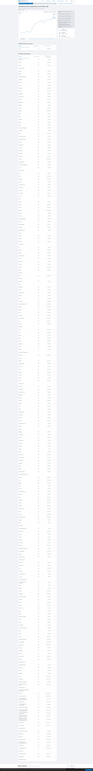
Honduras (20, 301)
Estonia (20, 235)
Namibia (20, 446)
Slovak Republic (21, 551)
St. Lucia (20, 576)
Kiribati (20, 349)
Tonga (20, 613)
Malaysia (20, 400)
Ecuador (20, 221)
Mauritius (20, 417)
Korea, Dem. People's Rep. (23, 352)
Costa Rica (20, 190)
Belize (20, 113)
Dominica (20, 215)
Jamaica (20, 335)
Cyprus (20, 204)
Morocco (20, 437)
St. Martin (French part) (23, 579)
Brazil (20, 133)
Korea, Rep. (21, 355)
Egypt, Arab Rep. (21, 224)
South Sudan (21, 565)
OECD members (21, 725)
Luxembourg (21, 389)
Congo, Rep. (21, 187)
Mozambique (21, 440)
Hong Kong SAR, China (22, 304)
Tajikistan (20, 599)
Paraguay (20, 494)
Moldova (20, 426)
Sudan (20, 585)
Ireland (20, 323)
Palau (20, 485)
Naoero (20, 448)
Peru (19, 497)
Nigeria (20, 468)
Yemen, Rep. (21, 667)
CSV (62, 30)
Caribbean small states (22, 681)
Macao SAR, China (22, 392)
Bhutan (20, 122)
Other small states (22, 728)
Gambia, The (21, 261)
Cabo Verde (21, 150)
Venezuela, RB (21, 656)
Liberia (20, 377)
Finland (20, 250)
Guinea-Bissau (21, 292)
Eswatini (20, 238)
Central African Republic (23, 164)
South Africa (21, 562)
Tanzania (20, 602)
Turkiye (20, 622)
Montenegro (21, 434)
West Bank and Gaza (22, 664)
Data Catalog (70, 3)
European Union (21, 701)
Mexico (20, 420)
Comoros (20, 181)
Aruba (20, 85)
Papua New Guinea (22, 491)
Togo (20, 610)
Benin (20, 116)
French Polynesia (22, 255)
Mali (19, 406)
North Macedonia (22, 471)
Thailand (20, 605)
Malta (20, 409)
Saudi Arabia (21, 531)
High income (21, 745)
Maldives (20, 403)
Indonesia (20, 315)
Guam (20, 284)
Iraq (19, 321)
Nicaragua (20, 463)
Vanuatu (20, 653)
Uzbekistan (21, 650)
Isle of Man (21, 326)
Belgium (20, 110)
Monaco (20, 429)
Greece (20, 275)
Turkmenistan (21, 625)
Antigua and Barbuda (22, 76)
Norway (20, 477)
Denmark (20, 210)
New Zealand (21, 460)
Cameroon (20, 156)
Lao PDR (20, 366)
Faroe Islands (21, 244)
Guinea (20, 289)
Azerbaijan (20, 93)
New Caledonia (21, 457)
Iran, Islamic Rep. (22, 318)
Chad (20, 167)
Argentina (20, 79)
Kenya (20, 346)
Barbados (20, 105)
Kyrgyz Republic (21, 363)
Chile (20, 173)
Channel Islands (21, 170)
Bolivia (20, 125)
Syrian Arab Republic (22, 596)
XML (64, 30)
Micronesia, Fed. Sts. (22, 423)
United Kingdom (21, 642)
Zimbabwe (20, 673)
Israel (20, 329)
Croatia (20, 196)
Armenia (20, 82)
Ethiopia (20, 241)
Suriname (20, 588)
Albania (20, 62)
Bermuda (20, 119)
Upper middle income (22, 759)
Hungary (20, 306)
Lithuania (20, 386)
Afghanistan (21, 59)
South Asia (20, 736)
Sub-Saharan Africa (22, 739)
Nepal (20, 451)
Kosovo (20, 358)
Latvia (20, 369)
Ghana (20, 269)
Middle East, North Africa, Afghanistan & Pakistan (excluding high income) (23, 719)
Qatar (20, 511)
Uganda (20, 633)
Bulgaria (20, 142)
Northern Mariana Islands (23, 474)
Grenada (20, 281)
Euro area (20, 693)
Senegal (20, 534)
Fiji (19, 247)
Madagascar (21, 394)
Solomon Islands (21, 556)
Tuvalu (20, 630)
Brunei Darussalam (22, 139)
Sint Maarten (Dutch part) (23, 548)
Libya (20, 380)
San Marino (21, 525)
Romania (20, 514)
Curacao (20, 201)
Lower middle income (22, 753)
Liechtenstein (21, 383)
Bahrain (20, 99)
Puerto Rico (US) (21, 508)
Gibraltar (20, 272)
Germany (20, 267)
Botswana (20, 130)
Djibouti (20, 213)
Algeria (20, 65)
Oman (20, 480)
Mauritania (21, 414)
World (20, 676)
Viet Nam (20, 659)
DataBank (61, 3)
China (20, 176)
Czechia (20, 207)
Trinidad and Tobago (22, 616)
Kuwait (20, 360)
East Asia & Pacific (22, 687)
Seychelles (20, 539)
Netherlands (21, 454)
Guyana (20, 295)
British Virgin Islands (22, 136)
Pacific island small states (23, 731)
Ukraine (20, 636)
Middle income (21, 756)
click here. (64, 769)
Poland (20, 502)
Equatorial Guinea (22, 230)
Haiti (20, 48)
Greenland (20, 278)
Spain (20, 568)
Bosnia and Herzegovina (23, 127)
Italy (19, 332)
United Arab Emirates (22, 639)
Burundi (20, 147)
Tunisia (20, 619)
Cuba (20, 198)
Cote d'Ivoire (21, 193)
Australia (20, 88)
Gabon (20, 258)
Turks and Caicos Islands (23, 627)
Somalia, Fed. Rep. (22, 559)
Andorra (20, 71)
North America (21, 722)
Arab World (21, 679)
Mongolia (20, 431)
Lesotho (20, 375)
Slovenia (20, 554)
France (20, 252)
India (20, 312)
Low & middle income (22, 748)
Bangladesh (21, 102)
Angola (20, 73)
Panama (20, 488)
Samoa (20, 522)
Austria (20, 90)
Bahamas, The (21, 96)
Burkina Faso (21, 144)
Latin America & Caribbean (23, 707)
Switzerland (21, 593)
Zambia (20, 670)
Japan (20, 338)
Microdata (65, 3)
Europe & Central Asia (22, 696)
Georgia (20, 264)
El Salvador (21, 227)
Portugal (20, 505)
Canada (20, 159)
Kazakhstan (21, 343)
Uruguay (20, 647)
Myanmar (20, 443)
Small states (21, 733)
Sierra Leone (21, 542)
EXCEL (66, 30)
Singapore (20, 545)
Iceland (20, 309)
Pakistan (20, 483)
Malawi (20, 397)
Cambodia (20, 153)
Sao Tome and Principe (22, 528)
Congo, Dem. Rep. (22, 184)
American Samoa (21, 68)
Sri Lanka (20, 571)
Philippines (21, 500)
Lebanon (20, 372)
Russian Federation (22, 517)
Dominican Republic (22, 218)
